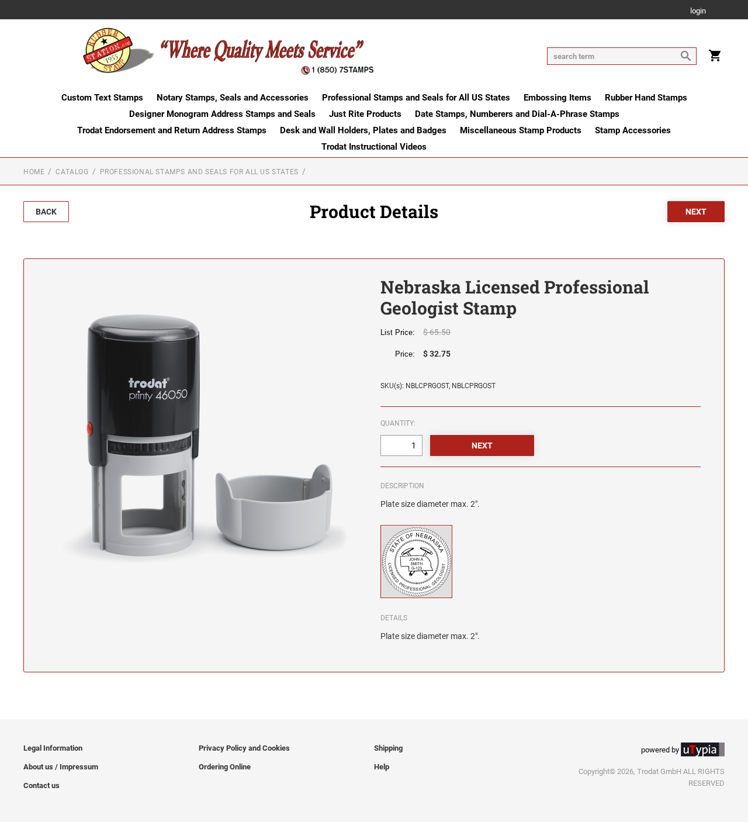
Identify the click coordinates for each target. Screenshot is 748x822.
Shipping (388, 748)
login (698, 11)
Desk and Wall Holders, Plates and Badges (363, 130)
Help (381, 766)
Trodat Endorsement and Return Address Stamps (171, 130)
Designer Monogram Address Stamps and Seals (222, 114)
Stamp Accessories (633, 130)
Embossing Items (557, 97)
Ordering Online (225, 766)
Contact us (41, 785)
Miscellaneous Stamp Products (520, 130)
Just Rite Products (365, 114)
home (33, 172)
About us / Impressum (60, 766)
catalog (72, 172)
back (46, 211)
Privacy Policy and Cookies (244, 748)
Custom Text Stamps (102, 97)
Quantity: (397, 423)
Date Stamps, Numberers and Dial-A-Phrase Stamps (517, 114)
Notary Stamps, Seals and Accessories (233, 97)
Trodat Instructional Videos (374, 146)
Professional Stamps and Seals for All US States (416, 97)
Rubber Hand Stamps (646, 97)
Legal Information (52, 748)
